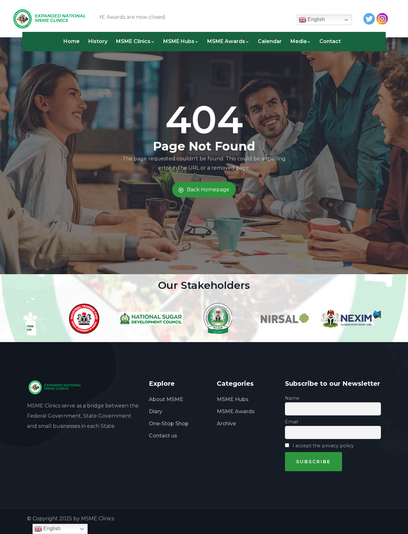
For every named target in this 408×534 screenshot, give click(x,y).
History (97, 41)
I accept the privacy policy (322, 446)
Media (298, 41)
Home (71, 41)
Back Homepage (208, 190)
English (315, 19)
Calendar (270, 41)
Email (291, 422)
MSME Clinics (133, 41)
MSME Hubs (178, 41)
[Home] (52, 18)
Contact (330, 41)
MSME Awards (226, 41)
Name (292, 398)
